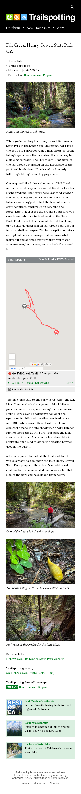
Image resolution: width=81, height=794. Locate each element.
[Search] (72, 6)
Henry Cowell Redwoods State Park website (35, 659)
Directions (42, 383)
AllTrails (27, 383)
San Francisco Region (38, 75)
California (13, 28)
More (60, 28)
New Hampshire (38, 28)
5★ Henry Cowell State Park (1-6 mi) (30, 673)
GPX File (14, 383)
